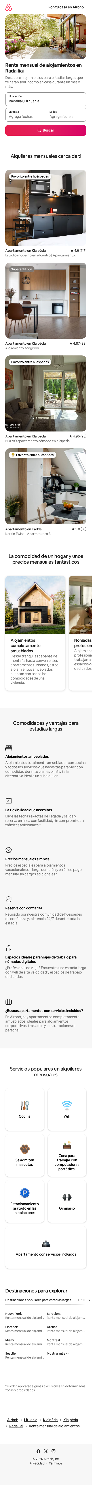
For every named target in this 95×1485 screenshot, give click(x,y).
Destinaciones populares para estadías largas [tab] (38, 1300)
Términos (55, 1463)
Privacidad (37, 1463)
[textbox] (25, 116)
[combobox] (46, 101)
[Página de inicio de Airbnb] (8, 7)
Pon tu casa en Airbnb (66, 7)
